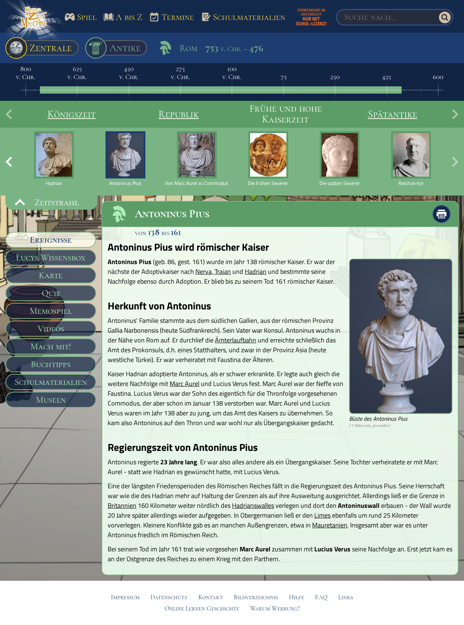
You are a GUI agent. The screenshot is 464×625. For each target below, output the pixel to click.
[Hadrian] (54, 158)
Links (345, 597)
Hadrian (255, 271)
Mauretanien (329, 525)
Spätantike (392, 114)
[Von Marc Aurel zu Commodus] (196, 158)
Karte (51, 275)
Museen (51, 399)
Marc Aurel (184, 383)
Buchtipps (51, 364)
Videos (51, 328)
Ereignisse (51, 239)
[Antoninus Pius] (125, 158)
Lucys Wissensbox (51, 257)
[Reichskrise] (411, 158)
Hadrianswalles (253, 505)
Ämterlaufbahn (235, 340)
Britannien (122, 505)
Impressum (125, 597)
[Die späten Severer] (339, 158)
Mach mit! (50, 346)
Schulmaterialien (50, 382)
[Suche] (445, 17)
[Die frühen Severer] (268, 158)
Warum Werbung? (275, 608)
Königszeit (71, 114)
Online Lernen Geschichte (202, 608)
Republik (178, 114)
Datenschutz (168, 597)
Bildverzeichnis (256, 597)
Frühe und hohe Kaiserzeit (285, 114)
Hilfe (296, 597)
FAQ (321, 597)
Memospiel (51, 310)
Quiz (51, 293)
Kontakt (210, 597)
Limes (322, 515)
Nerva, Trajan (213, 271)
